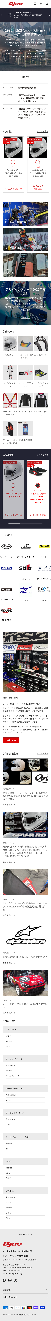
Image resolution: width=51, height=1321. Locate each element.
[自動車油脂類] (25, 428)
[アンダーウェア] (25, 400)
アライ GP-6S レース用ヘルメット (13, 495)
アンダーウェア (25, 411)
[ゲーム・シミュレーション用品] (10, 428)
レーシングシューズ (41, 385)
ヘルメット (10, 354)
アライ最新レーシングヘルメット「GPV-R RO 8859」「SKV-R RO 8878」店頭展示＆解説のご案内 (25, 796)
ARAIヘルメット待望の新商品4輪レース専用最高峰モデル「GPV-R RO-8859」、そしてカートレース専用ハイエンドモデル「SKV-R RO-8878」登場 (25, 851)
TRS (8, 1148)
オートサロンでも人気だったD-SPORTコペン (25, 1005)
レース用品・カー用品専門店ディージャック (22, 1315)
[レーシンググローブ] (25, 372)
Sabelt (9, 1143)
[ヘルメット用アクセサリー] (25, 343)
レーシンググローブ (25, 385)
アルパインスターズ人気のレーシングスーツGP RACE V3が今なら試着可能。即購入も (25, 906)
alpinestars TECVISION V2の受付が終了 (25, 956)
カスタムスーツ (12, 1075)
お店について (10, 740)
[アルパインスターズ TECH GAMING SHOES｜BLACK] (38, 470)
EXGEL (9, 1178)
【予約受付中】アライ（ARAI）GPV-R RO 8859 (38, 173)
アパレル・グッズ (41, 413)
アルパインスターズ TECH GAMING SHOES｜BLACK (38, 498)
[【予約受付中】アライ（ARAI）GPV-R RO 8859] (38, 147)
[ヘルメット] (10, 343)
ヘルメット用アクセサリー (25, 356)
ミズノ (9, 1212)
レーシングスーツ (10, 385)
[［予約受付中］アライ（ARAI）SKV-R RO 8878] (13, 147)
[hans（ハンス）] (41, 343)
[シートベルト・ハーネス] (10, 400)
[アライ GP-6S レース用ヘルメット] (13, 470)
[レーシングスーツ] (10, 372)
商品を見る (25, 317)
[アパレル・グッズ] (41, 400)
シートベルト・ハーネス (10, 413)
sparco (9, 1040)
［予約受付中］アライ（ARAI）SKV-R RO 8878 (13, 173)
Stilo (8, 1046)
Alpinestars (11, 1065)
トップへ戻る (24, 1234)
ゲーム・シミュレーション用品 (10, 441)
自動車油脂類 (25, 439)
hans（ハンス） (41, 354)
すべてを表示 (42, 131)
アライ (9, 1035)
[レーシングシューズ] (41, 372)
